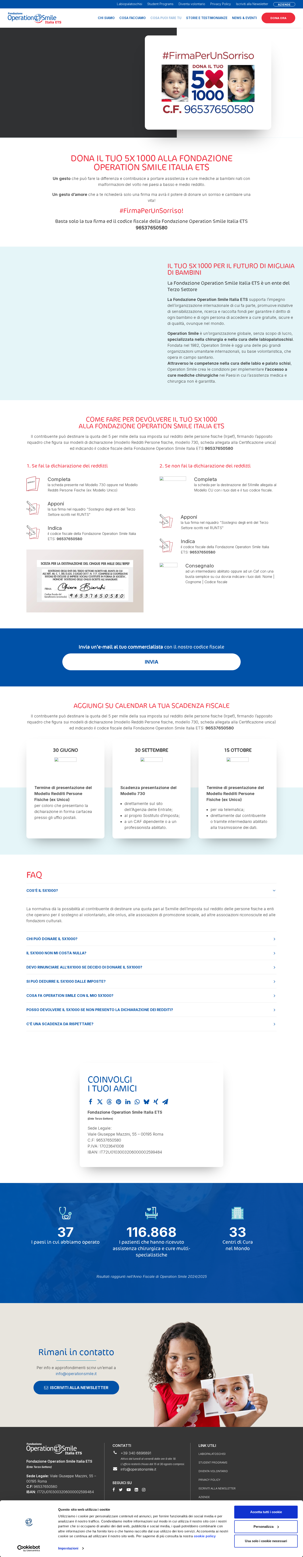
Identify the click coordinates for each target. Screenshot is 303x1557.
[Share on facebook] (90, 1101)
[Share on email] (165, 1101)
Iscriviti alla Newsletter (252, 4)
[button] (113, 1490)
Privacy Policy (220, 4)
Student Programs (160, 4)
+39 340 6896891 (136, 1453)
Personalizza (263, 1526)
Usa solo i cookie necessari (266, 1541)
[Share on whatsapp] (137, 1101)
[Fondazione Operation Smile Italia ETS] (34, 17)
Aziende (204, 1497)
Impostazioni (68, 1548)
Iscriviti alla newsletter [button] (79, 1387)
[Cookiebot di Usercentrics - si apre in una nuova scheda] (28, 1548)
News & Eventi (244, 18)
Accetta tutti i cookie (266, 1512)
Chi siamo (106, 18)
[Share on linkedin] (127, 1101)
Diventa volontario (192, 4)
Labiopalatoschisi (129, 4)
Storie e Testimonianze (206, 18)
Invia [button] (151, 662)
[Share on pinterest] (118, 1101)
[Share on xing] (155, 1101)
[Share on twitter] (99, 1101)
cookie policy (205, 1536)
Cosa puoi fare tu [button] (165, 18)
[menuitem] (130, 4)
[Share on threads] (109, 1101)
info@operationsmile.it (76, 1373)
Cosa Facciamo (132, 18)
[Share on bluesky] (146, 1101)
